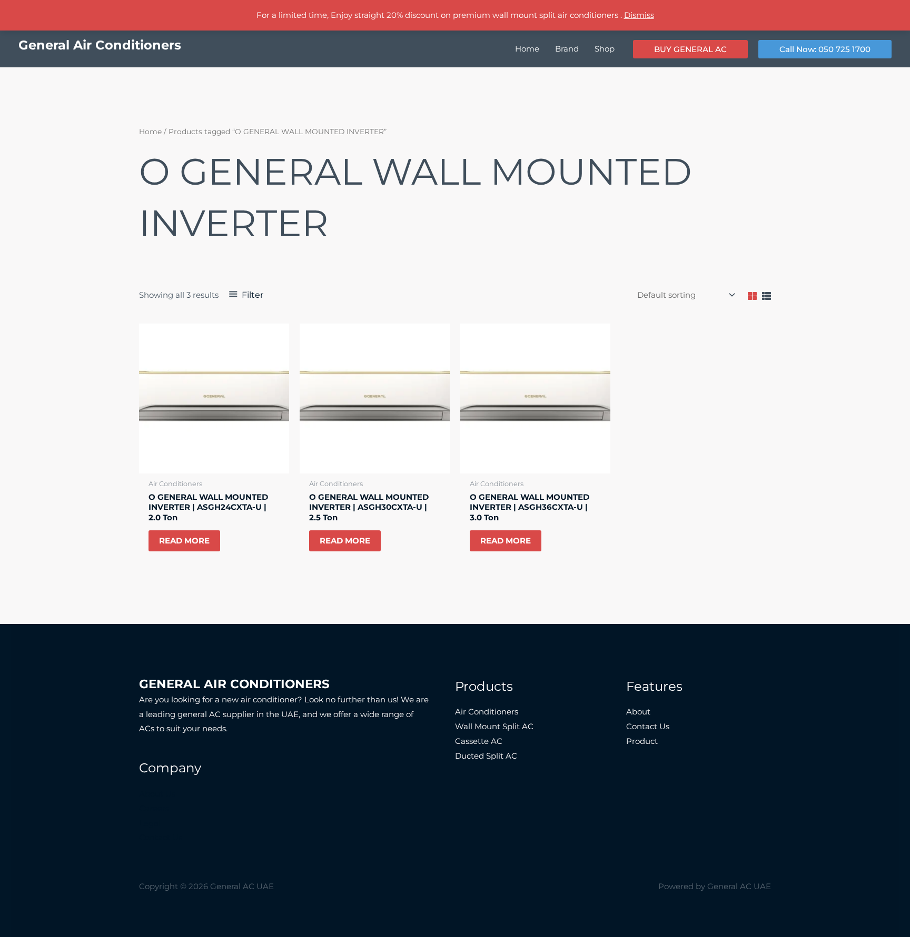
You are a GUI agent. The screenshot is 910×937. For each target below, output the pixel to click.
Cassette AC (478, 741)
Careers (154, 808)
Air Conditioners (486, 712)
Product (642, 741)
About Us (157, 794)
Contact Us (160, 837)
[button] (690, 49)
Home (150, 131)
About (638, 712)
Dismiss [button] (639, 15)
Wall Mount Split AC (494, 726)
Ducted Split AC (486, 756)
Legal (150, 823)
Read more (184, 541)
